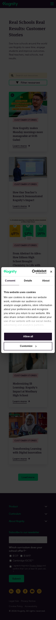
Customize (26, 346)
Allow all (28, 336)
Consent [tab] (10, 280)
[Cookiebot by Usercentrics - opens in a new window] (35, 272)
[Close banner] (51, 272)
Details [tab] (28, 280)
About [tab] (46, 280)
